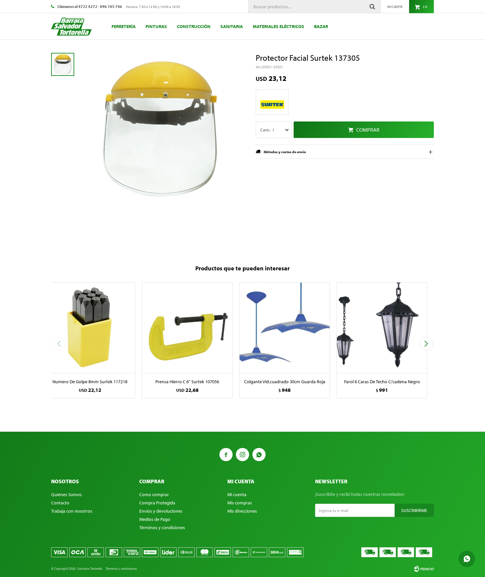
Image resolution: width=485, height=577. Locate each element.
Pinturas (156, 26)
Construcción (193, 26)
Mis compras (239, 503)
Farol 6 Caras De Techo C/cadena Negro (382, 382)
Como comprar (154, 494)
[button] (426, 343)
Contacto (60, 503)
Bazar (321, 26)
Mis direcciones (242, 511)
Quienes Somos (66, 494)
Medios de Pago (154, 519)
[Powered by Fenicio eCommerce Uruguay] (424, 569)
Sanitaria (231, 26)
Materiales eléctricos (278, 26)
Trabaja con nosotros (71, 511)
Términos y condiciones (162, 527)
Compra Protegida (157, 503)
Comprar (367, 129)
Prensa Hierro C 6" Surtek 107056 (187, 382)
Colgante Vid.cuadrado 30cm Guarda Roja (284, 382)
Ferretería (124, 26)
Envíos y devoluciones (160, 511)
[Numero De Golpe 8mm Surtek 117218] (90, 327)
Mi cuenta (236, 494)
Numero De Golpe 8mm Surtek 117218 (89, 382)
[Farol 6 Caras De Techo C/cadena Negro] (382, 327)
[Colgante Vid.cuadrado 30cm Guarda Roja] (284, 327)
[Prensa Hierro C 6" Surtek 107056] (187, 327)
